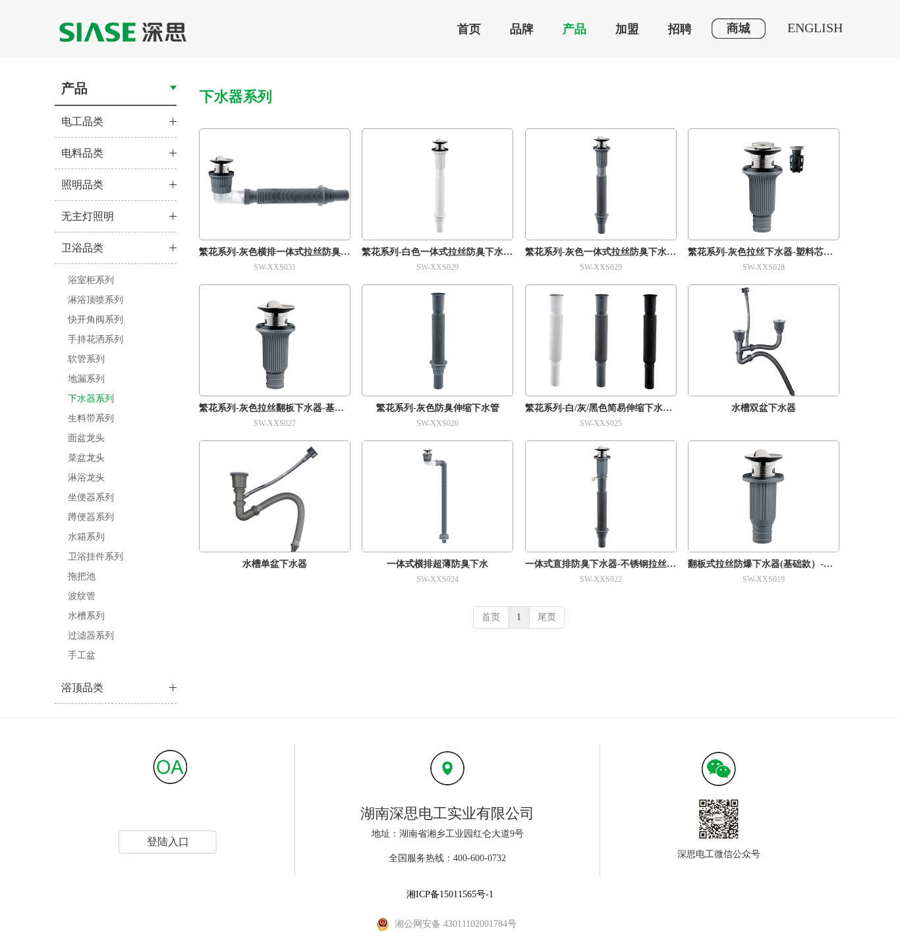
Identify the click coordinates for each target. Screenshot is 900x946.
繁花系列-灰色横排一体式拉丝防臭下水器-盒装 (275, 252)
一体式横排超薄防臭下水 (437, 564)
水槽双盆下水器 (763, 408)
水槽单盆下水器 (274, 564)
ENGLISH (815, 27)
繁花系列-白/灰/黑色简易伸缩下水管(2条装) (601, 408)
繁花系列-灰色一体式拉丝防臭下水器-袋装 (601, 252)
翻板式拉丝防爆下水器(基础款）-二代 (763, 564)
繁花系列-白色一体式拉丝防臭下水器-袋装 (437, 252)
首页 (491, 617)
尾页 (547, 617)
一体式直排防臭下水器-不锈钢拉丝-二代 (601, 564)
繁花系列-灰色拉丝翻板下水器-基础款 (275, 408)
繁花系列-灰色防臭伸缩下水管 (437, 408)
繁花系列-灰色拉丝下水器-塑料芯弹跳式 (763, 252)
